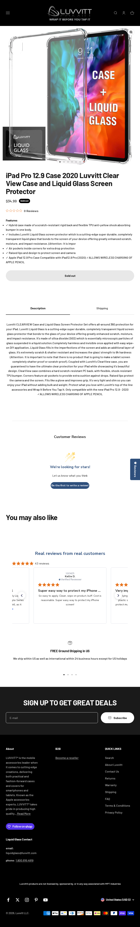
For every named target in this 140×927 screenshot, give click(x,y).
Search (109, 757)
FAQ (107, 798)
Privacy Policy (113, 812)
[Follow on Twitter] (17, 899)
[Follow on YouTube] (45, 899)
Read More (24, 813)
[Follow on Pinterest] (36, 899)
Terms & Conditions (117, 805)
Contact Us (112, 771)
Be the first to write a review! (70, 485)
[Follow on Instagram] (26, 899)
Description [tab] (38, 308)
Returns (110, 778)
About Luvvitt (113, 764)
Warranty (111, 785)
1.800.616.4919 (24, 860)
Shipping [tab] (102, 308)
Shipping (110, 792)
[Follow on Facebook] (8, 899)
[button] (21, 595)
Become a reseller (67, 757)
